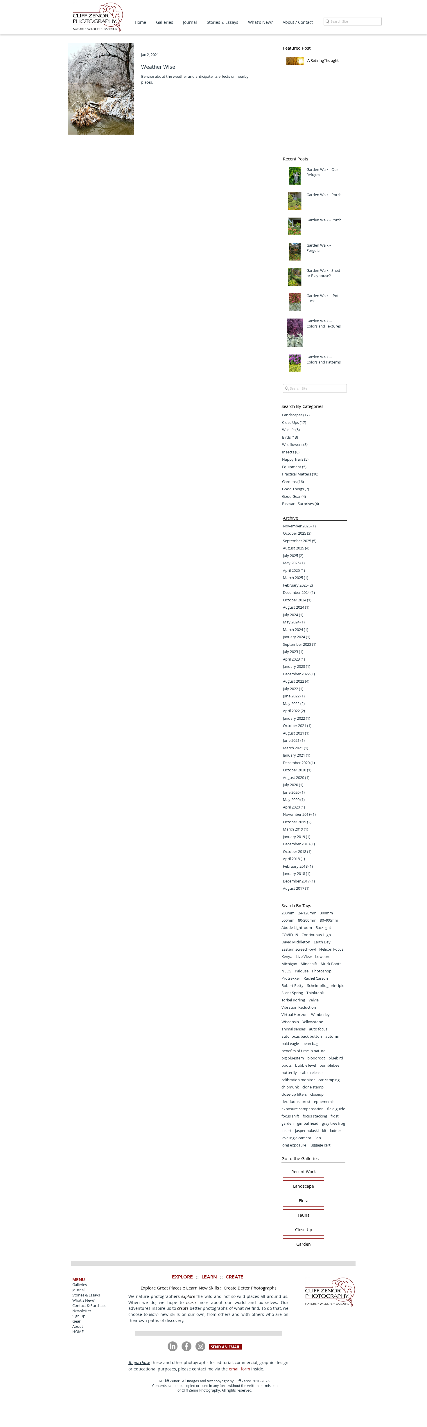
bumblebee (329, 1065)
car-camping (329, 1079)
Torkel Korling (293, 1000)
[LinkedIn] (172, 1346)
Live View (304, 956)
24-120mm (307, 913)
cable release (311, 1072)
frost (335, 1116)
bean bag (310, 1043)
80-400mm (329, 920)
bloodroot (316, 1058)
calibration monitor (298, 1079)
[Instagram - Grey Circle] (200, 1346)
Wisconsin (290, 1021)
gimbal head (307, 1123)
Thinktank (315, 992)
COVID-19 (289, 934)
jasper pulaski (307, 1130)
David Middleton (295, 942)
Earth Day (322, 942)
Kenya (286, 956)
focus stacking (315, 1116)
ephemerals (324, 1101)
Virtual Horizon (294, 1014)
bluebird (336, 1058)
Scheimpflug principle (325, 985)
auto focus (318, 1029)
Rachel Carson (316, 978)
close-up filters (294, 1094)
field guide (336, 1108)
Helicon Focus (331, 949)
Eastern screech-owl (298, 949)
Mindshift (309, 963)
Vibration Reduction (298, 1007)
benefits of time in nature (303, 1050)
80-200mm (307, 920)
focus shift (290, 1116)
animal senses (293, 1029)
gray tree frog (333, 1123)
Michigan (289, 963)
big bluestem (292, 1058)
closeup (317, 1094)
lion (318, 1137)
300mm (326, 913)
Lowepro (323, 956)
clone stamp (313, 1087)
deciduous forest (296, 1101)
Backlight (323, 927)
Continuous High (316, 934)
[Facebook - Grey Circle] (186, 1346)
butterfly (289, 1072)
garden (287, 1123)
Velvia (313, 1000)
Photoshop (321, 971)
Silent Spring (292, 992)
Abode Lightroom (296, 927)
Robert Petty (292, 985)
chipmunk (290, 1087)
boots (286, 1065)
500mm (288, 920)
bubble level (305, 1065)
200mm (288, 913)
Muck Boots (331, 963)
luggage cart (320, 1145)
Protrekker (290, 978)
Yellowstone (312, 1021)
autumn (332, 1036)
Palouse (301, 971)
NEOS (286, 971)
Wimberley (320, 1014)
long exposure (293, 1145)
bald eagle (290, 1043)
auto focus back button (301, 1036)
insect (286, 1130)
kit (324, 1130)
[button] (164, 22)
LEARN (209, 1277)
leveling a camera (296, 1137)
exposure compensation (302, 1108)
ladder (335, 1130)
